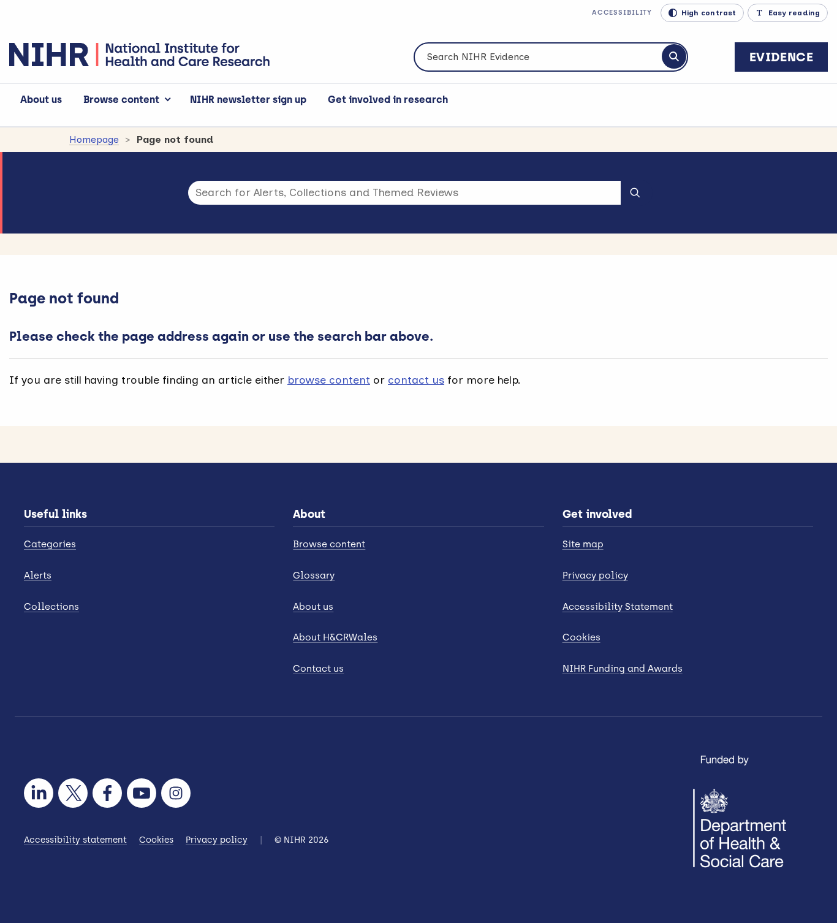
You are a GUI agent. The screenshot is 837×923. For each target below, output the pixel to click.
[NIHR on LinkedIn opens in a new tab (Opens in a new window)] (38, 793)
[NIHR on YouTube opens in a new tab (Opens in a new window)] (141, 793)
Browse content (121, 99)
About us (41, 99)
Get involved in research (388, 99)
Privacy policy (595, 575)
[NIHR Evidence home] (139, 54)
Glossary (314, 575)
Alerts (37, 575)
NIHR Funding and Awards (622, 668)
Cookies (581, 637)
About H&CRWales (335, 637)
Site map (583, 544)
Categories (50, 544)
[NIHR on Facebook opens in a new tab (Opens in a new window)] (107, 793)
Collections (51, 606)
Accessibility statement (75, 840)
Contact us (318, 668)
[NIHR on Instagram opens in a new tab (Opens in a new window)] (176, 793)
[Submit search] (635, 192)
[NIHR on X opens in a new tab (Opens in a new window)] (73, 793)
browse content (328, 380)
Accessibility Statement (617, 606)
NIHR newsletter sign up (248, 99)
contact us (416, 380)
